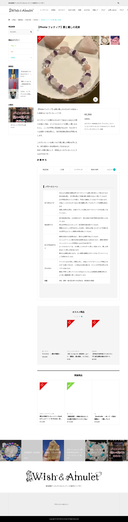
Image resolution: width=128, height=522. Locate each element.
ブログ (103, 10)
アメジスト (105, 123)
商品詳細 (45, 169)
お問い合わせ (112, 10)
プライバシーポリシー (61, 504)
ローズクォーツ (94, 129)
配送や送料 (94, 169)
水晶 (101, 129)
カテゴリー (61, 10)
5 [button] (24, 120)
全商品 (53, 10)
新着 (79, 10)
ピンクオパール (91, 126)
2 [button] (77, 316)
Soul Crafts (72, 10)
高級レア (95, 10)
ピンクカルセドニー (103, 126)
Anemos (95, 123)
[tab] (45, 169)
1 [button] (75, 316)
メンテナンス (78, 169)
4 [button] (81, 316)
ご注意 (62, 169)
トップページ (44, 10)
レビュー (111, 169)
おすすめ (87, 10)
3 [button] (79, 316)
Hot (12, 52)
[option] (53, 338)
